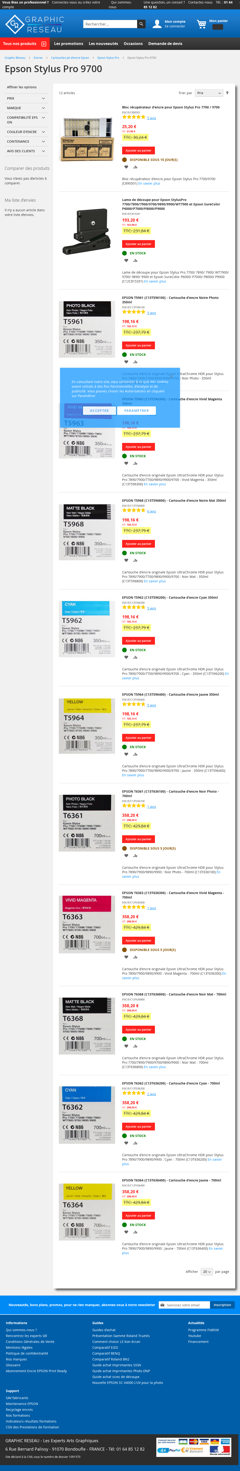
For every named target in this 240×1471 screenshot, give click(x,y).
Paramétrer (136, 410)
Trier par (185, 93)
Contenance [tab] (18, 141)
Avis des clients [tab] (21, 151)
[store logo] (35, 24)
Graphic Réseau (15, 57)
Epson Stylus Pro (109, 57)
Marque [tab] (14, 108)
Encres (38, 57)
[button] (126, 167)
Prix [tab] (10, 98)
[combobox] (110, 24)
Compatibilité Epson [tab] (22, 119)
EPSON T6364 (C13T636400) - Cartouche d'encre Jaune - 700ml (171, 1180)
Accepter (99, 410)
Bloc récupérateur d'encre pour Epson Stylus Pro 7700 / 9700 (171, 107)
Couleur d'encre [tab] (22, 132)
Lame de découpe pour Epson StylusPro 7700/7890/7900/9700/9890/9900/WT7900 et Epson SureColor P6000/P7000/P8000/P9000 (171, 204)
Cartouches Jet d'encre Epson (70, 57)
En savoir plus (149, 183)
